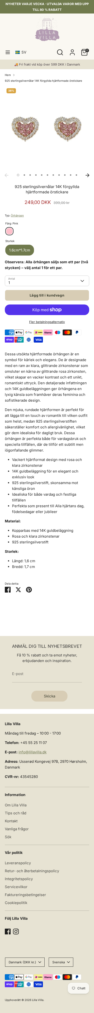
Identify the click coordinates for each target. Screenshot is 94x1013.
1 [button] (18, 175)
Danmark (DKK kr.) (22, 962)
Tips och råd (15, 813)
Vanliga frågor (17, 829)
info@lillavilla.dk (33, 752)
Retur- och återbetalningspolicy (32, 871)
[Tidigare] (6, 175)
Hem (8, 75)
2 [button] (24, 175)
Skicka (49, 696)
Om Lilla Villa (16, 805)
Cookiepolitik (16, 902)
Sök (8, 837)
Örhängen (17, 215)
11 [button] (76, 175)
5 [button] (41, 175)
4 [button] (36, 175)
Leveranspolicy (18, 863)
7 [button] (53, 175)
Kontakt (11, 821)
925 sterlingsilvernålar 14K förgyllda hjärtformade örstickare (43, 80)
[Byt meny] (8, 52)
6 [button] (47, 175)
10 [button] (70, 175)
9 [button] (65, 175)
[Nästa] (87, 175)
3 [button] (30, 175)
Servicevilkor (16, 887)
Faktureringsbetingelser (25, 894)
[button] (22, 52)
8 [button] (59, 175)
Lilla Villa (37, 1000)
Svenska (58, 962)
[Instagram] (16, 931)
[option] (47, 129)
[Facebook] (8, 931)
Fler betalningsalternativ (47, 322)
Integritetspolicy (19, 879)
